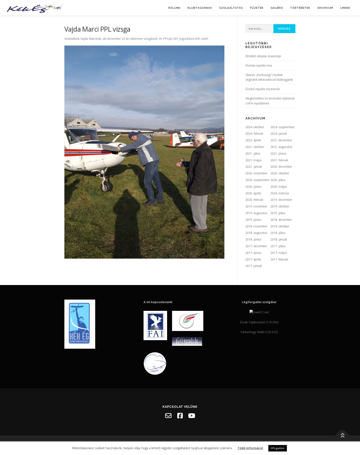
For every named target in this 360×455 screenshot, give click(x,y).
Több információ (250, 448)
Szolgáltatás (231, 7)
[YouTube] (192, 416)
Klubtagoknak (200, 7)
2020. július (277, 180)
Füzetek (257, 7)
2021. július (252, 153)
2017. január (253, 266)
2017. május (278, 253)
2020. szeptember (257, 180)
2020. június (253, 186)
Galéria (277, 7)
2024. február (254, 133)
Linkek (345, 7)
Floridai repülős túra (258, 65)
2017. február (279, 259)
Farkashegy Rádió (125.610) (259, 332)
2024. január (278, 133)
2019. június (253, 220)
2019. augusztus (256, 213)
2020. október (279, 173)
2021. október (254, 147)
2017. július (277, 246)
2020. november (256, 173)
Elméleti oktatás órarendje (263, 56)
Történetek (300, 7)
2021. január (253, 167)
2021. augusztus (281, 147)
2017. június (253, 253)
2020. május (278, 186)
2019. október (279, 206)
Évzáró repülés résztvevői (262, 89)
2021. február (279, 160)
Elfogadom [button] (277, 448)
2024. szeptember (282, 127)
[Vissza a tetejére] (342, 435)
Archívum (325, 7)
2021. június (278, 153)
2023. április (253, 140)
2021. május (253, 160)
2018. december (281, 220)
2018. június (253, 239)
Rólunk (174, 7)
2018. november (256, 226)
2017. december (256, 246)
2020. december (281, 167)
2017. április (253, 259)
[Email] (168, 416)
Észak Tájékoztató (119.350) (259, 322)
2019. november (256, 206)
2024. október (254, 127)
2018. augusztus (256, 233)
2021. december (281, 140)
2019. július (277, 213)
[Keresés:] (258, 28)
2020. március (279, 193)
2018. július (277, 233)
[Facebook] (180, 416)
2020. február (254, 200)
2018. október (279, 226)
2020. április (253, 193)
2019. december (281, 200)
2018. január (278, 239)
